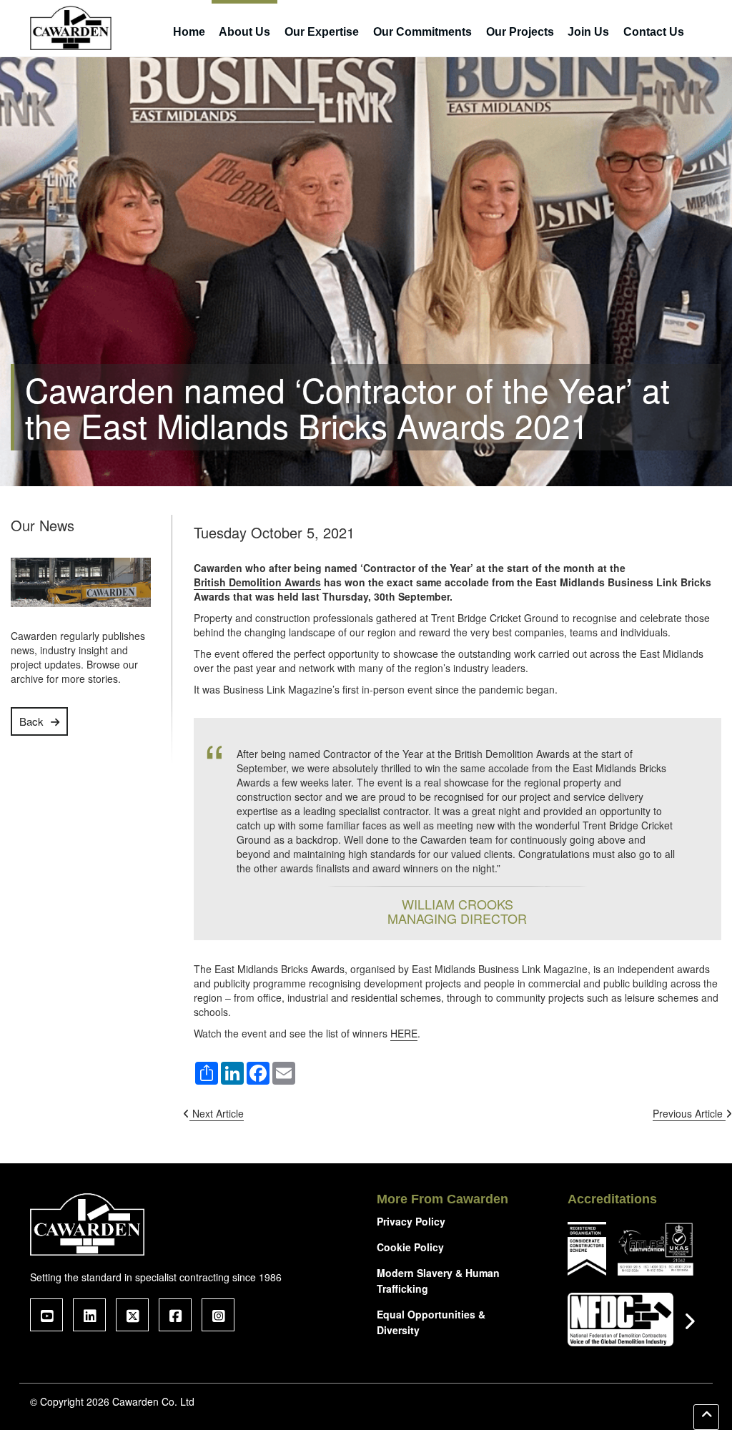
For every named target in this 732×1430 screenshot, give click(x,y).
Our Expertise (322, 32)
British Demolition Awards (257, 582)
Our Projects (520, 32)
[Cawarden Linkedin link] (89, 1314)
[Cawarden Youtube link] (46, 1314)
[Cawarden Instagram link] (218, 1314)
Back (31, 721)
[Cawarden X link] (132, 1314)
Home (189, 32)
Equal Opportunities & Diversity (431, 1322)
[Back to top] (706, 1417)
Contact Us (653, 32)
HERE (403, 1033)
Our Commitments (422, 32)
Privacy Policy (411, 1221)
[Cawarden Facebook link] (175, 1314)
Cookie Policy (410, 1247)
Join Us (588, 32)
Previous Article (689, 1113)
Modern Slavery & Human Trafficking (438, 1281)
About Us (244, 32)
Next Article (216, 1113)
